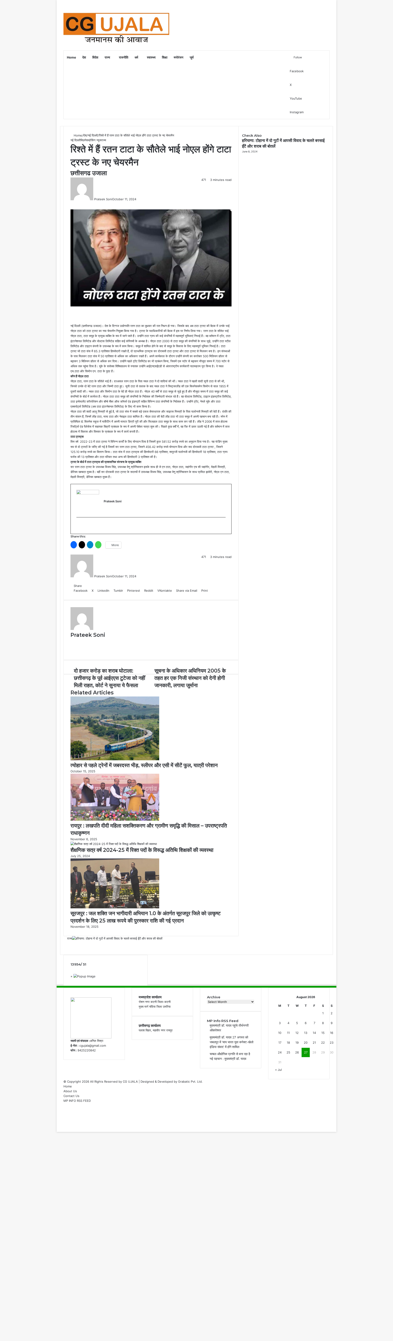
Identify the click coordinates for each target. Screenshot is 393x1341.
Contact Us (71, 1096)
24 (280, 1052)
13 (305, 1033)
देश (84, 57)
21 (314, 1042)
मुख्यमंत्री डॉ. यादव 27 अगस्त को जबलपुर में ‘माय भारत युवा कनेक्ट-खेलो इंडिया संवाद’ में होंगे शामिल (231, 1042)
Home (71, 57)
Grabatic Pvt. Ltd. (190, 1081)
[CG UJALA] (116, 25)
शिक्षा (164, 57)
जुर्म (192, 57)
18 (288, 1042)
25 (288, 1052)
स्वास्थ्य (151, 57)
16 (331, 1033)
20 (305, 1042)
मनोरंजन (178, 57)
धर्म (136, 57)
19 (297, 1042)
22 (323, 1042)
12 (297, 1033)
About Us (70, 1091)
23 (331, 1042)
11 (288, 1033)
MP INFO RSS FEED (77, 1100)
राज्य (107, 57)
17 (279, 1042)
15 (323, 1033)
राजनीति (123, 57)
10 (279, 1033)
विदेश (95, 57)
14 (314, 1033)
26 (297, 1052)
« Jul (278, 1069)
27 (305, 1052)
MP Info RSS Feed (222, 1021)
